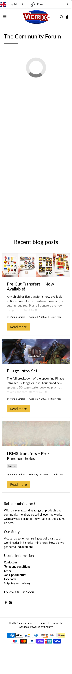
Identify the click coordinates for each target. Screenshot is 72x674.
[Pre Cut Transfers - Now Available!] (36, 265)
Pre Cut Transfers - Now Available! (30, 286)
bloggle (12, 466)
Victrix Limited (27, 623)
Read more (18, 327)
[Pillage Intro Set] (36, 351)
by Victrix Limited (16, 316)
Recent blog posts (36, 241)
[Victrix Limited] (36, 17)
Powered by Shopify (41, 626)
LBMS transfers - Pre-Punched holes (28, 456)
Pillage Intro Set (22, 370)
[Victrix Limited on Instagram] (10, 603)
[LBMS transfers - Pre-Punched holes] (36, 433)
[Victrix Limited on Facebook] (6, 603)
